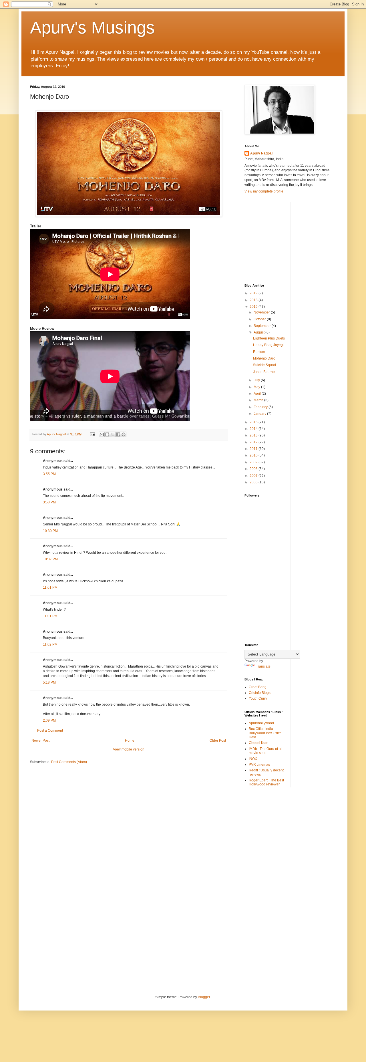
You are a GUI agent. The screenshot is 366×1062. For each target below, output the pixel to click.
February (261, 407)
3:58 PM (49, 502)
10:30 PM (50, 531)
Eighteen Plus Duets (269, 338)
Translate (263, 666)
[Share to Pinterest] (123, 434)
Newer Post (40, 741)
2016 (254, 307)
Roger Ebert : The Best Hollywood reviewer (266, 782)
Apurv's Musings (92, 27)
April (258, 394)
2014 (254, 429)
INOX (253, 759)
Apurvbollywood (261, 723)
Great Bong (257, 687)
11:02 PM (50, 644)
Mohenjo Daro (264, 358)
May (257, 387)
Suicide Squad (264, 365)
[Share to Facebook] (118, 434)
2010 (254, 455)
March (259, 400)
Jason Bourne (264, 372)
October (260, 319)
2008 (254, 469)
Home (129, 741)
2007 (254, 476)
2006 (254, 482)
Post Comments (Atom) (69, 762)
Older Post (218, 741)
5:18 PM (49, 682)
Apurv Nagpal (261, 153)
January (260, 414)
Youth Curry (258, 698)
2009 (254, 462)
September (263, 326)
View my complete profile (263, 191)
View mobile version (128, 749)
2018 (254, 300)
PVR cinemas (259, 765)
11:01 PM (50, 587)
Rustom (259, 352)
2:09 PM (49, 720)
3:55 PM (49, 474)
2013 (254, 435)
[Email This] (102, 434)
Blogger (204, 997)
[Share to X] (113, 434)
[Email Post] (92, 434)
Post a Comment (50, 730)
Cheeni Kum (258, 743)
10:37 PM (50, 559)
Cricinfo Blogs (259, 693)
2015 (254, 422)
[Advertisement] (287, 238)
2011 (254, 449)
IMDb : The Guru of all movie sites (266, 751)
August (259, 332)
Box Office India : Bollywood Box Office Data (265, 733)
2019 (254, 293)
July (257, 380)
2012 (254, 442)
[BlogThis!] (107, 434)
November (262, 312)
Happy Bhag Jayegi (268, 345)
